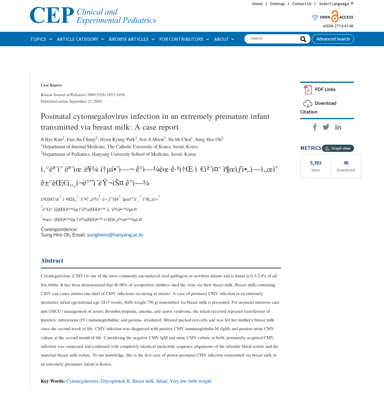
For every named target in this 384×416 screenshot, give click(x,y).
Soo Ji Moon (152, 139)
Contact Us (302, 3)
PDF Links (325, 89)
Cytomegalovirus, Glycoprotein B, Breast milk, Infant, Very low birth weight (138, 381)
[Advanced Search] (333, 37)
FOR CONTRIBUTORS (181, 39)
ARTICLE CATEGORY (78, 39)
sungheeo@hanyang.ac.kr (115, 234)
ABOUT (221, 39)
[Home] (93, 6)
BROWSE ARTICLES (129, 39)
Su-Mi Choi (179, 139)
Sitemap (277, 3)
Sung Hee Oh (208, 139)
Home (257, 3)
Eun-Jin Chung (81, 139)
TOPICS (38, 39)
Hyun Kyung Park (117, 139)
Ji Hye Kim (51, 139)
